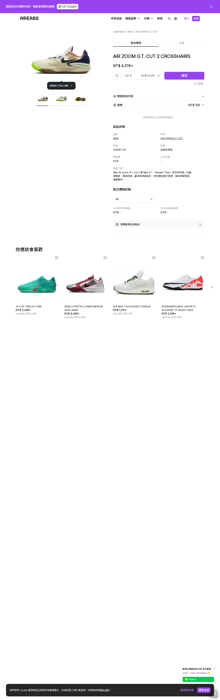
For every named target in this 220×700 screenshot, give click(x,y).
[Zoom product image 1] (61, 57)
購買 (184, 75)
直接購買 (136, 42)
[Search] (169, 18)
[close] (211, 7)
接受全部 (203, 690)
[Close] (71, 85)
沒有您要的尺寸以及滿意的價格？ (158, 117)
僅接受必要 (187, 690)
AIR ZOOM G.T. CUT (146, 31)
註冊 (196, 18)
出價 (181, 42)
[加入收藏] (117, 76)
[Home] (29, 18)
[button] (175, 18)
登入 (187, 18)
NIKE (130, 31)
